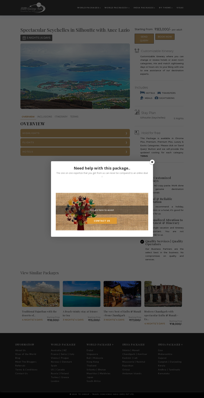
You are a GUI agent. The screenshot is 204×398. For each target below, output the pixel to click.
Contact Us (102, 220)
